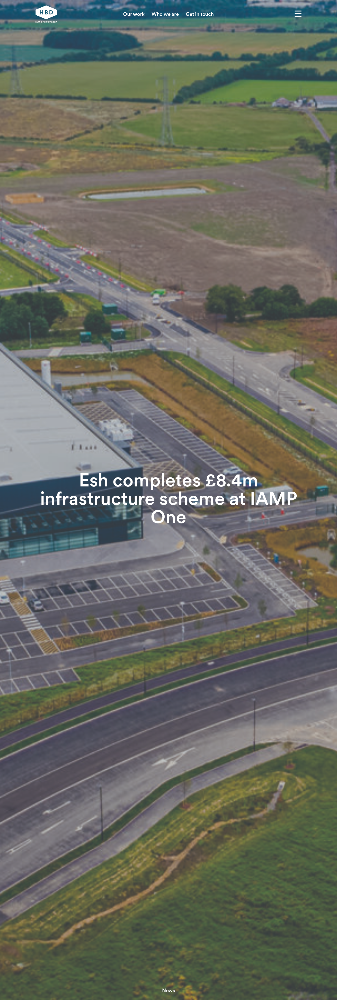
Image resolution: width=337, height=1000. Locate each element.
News (168, 990)
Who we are (165, 14)
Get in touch (200, 14)
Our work (134, 14)
